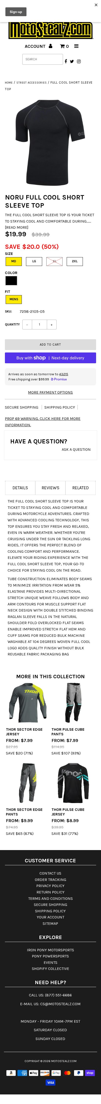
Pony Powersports (50, 956)
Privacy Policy (50, 885)
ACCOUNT (36, 46)
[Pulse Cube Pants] (73, 703)
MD (13, 261)
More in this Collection (50, 676)
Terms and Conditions (50, 898)
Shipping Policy (59, 407)
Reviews (50, 487)
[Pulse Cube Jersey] (73, 783)
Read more (16, 227)
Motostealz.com (63, 1061)
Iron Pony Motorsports (50, 950)
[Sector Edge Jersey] (28, 703)
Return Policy (50, 892)
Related (80, 487)
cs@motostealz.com (60, 1004)
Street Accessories (31, 82)
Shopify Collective (50, 968)
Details (20, 487)
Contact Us (50, 873)
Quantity (12, 324)
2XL (74, 261)
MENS (14, 299)
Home (9, 82)
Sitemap (50, 923)
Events (50, 962)
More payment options (50, 392)
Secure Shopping (22, 407)
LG (34, 261)
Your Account (50, 917)
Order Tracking (50, 879)
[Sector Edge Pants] (28, 783)
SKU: (8, 311)
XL (54, 261)
